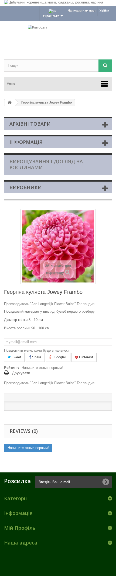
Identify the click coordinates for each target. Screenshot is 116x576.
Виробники (25, 187)
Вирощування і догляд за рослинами (46, 164)
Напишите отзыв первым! (42, 368)
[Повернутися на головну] (10, 102)
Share (36, 357)
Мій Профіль (20, 528)
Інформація (26, 142)
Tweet (16, 357)
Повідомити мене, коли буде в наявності (37, 350)
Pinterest (85, 357)
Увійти (104, 10)
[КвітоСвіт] (58, 35)
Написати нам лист (82, 10)
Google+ (60, 357)
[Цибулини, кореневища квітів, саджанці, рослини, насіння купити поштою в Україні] (58, 3)
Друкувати (21, 373)
